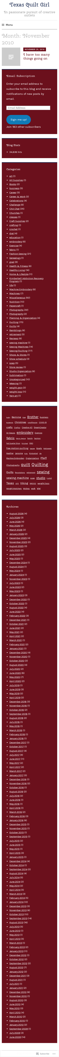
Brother (32, 417)
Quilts (12, 326)
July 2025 (14, 550)
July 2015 (14, 840)
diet (11, 233)
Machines (14, 293)
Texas (10, 483)
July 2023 (14, 583)
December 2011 (17, 975)
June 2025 (15, 554)
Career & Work (17, 196)
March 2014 (15, 893)
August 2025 (16, 546)
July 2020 (14, 669)
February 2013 (17, 947)
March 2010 (15, 1016)
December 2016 (17, 779)
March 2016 (15, 812)
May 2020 (14, 677)
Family (30, 438)
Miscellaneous (17, 297)
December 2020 (18, 652)
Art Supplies (16, 180)
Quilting (13, 322)
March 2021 (15, 640)
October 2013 (16, 914)
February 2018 (17, 734)
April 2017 (14, 767)
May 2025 (14, 558)
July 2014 (14, 877)
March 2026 (15, 529)
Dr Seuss (10, 433)
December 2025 (18, 538)
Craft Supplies (17, 221)
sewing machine (18, 342)
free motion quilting (17, 448)
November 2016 (18, 783)
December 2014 (17, 861)
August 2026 (16, 513)
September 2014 (18, 869)
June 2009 (15, 1037)
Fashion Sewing (18, 253)
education (14, 237)
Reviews (13, 338)
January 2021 (16, 648)
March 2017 (15, 771)
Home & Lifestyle (18, 274)
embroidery (15, 241)
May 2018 (14, 726)
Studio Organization (20, 371)
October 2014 (16, 865)
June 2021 (14, 628)
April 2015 (14, 852)
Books (12, 184)
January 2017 (16, 775)
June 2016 (14, 799)
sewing (43, 472)
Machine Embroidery (20, 289)
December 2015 (17, 824)
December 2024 (18, 562)
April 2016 (14, 808)
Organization (32, 458)
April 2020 (15, 681)
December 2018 (17, 701)
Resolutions (20, 472)
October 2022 (16, 603)
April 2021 (14, 636)
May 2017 (14, 763)
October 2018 (16, 709)
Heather (9, 453)
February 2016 (17, 816)
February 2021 (17, 644)
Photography (16, 313)
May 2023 (14, 591)
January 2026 (16, 534)
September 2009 (18, 1028)
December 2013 (17, 906)
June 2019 (14, 689)
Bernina (16, 417)
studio (40, 478)
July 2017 (14, 754)
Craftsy (17, 428)
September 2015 (18, 836)
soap (12, 363)
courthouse (32, 422)
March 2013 (15, 942)
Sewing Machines (18, 346)
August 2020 (16, 664)
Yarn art (13, 395)
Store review (16, 367)
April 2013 (14, 938)
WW (39, 488)
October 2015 (16, 832)
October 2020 (16, 660)
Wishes (26, 488)
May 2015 (14, 848)
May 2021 (14, 632)
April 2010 (15, 1012)
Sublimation (16, 375)
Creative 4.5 (27, 427)
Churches (14, 213)
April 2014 (14, 889)
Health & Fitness (18, 266)
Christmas (20, 422)
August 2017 (16, 750)
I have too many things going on (36, 56)
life (11, 285)
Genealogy (15, 258)
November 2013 (18, 910)
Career (12, 192)
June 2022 (15, 611)
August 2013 (16, 922)
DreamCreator (40, 427)
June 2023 (15, 587)
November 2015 (18, 828)
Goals (39, 448)
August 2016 (16, 791)
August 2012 (16, 967)
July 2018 (14, 722)
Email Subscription (20, 76)
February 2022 (17, 615)
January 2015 (16, 857)
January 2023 (16, 595)
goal (11, 262)
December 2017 (17, 742)
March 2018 (15, 730)
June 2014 (14, 881)
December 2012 (17, 955)
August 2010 (16, 1000)
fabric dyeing (21, 438)
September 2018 (18, 713)
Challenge (14, 204)
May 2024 (14, 570)
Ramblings (15, 330)
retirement (15, 334)
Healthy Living (17, 270)
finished (25, 443)
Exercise (13, 245)
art (10, 176)
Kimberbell (33, 453)
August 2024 (16, 566)
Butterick (9, 422)
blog (24, 417)
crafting (13, 225)
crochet (13, 229)
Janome (19, 453)
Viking (24, 483)
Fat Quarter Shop (13, 443)
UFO (17, 484)
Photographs (16, 309)
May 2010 (14, 1008)
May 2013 (14, 934)
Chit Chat (14, 208)
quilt (25, 464)
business (14, 188)
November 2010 (18, 996)
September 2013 (18, 918)
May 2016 (14, 803)
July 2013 (14, 926)
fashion (37, 438)
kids (26, 453)
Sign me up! (19, 119)
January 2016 (16, 820)
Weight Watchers (14, 488)
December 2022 (18, 599)
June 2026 (15, 521)
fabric (12, 249)
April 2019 (14, 697)
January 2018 (16, 738)
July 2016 (14, 795)
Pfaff (44, 458)
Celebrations (16, 200)
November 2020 (18, 656)
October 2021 (16, 624)
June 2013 (14, 930)
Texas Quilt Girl (29, 4)
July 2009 (14, 1032)
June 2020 (15, 673)
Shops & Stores (18, 354)
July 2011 (14, 983)
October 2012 (16, 959)
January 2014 (16, 902)
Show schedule (17, 358)
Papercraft (15, 305)
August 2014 (16, 873)
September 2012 (18, 963)
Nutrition (14, 301)
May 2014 (14, 885)
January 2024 (16, 574)
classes (13, 217)
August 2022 (16, 607)
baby (8, 417)
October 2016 (16, 787)
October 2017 (16, 746)
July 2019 (14, 685)
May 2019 (14, 693)
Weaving (14, 383)
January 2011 (16, 987)
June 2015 (14, 844)
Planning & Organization (23, 318)
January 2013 (16, 951)
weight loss (15, 391)
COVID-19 (43, 422)
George (32, 449)
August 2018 (16, 718)
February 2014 (17, 897)
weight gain (15, 387)
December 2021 (17, 619)
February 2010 (17, 1020)
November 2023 (18, 579)
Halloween (47, 449)
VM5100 (33, 484)
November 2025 (18, 542)
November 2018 (18, 705)
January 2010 (16, 1024)
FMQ (31, 443)
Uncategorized (17, 379)
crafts (9, 427)
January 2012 (16, 971)
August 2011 (16, 979)
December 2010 (17, 992)
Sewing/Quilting (18, 350)
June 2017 (14, 758)
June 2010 (14, 1004)
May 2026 (14, 525)
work (33, 488)
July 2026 (14, 517)
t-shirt (49, 478)
